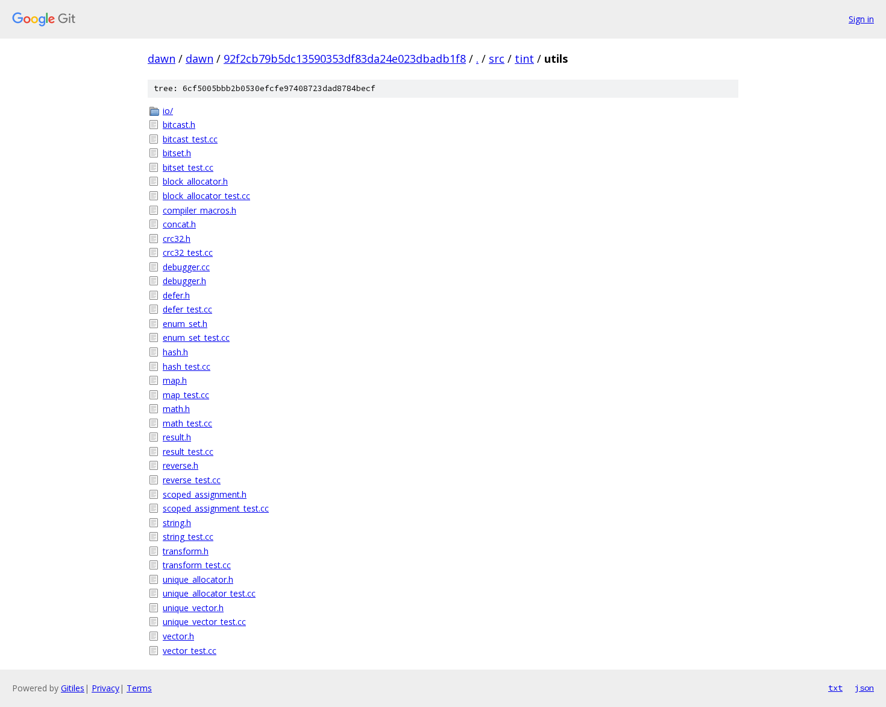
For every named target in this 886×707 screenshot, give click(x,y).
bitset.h (177, 153)
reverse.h (180, 465)
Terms (139, 688)
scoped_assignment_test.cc (216, 508)
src (496, 58)
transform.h (186, 551)
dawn (161, 58)
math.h (176, 408)
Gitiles (72, 688)
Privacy (105, 688)
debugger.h (184, 281)
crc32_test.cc (188, 252)
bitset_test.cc (188, 167)
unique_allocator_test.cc (209, 593)
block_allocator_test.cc (206, 195)
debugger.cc (186, 267)
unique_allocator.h (198, 579)
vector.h (178, 636)
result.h (177, 437)
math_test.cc (187, 423)
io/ (168, 110)
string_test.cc (188, 536)
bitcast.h (179, 124)
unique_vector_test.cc (204, 621)
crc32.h (176, 238)
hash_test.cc (186, 366)
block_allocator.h (195, 181)
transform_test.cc (197, 565)
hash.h (175, 352)
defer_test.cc (187, 309)
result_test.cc (188, 451)
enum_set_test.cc (196, 337)
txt (835, 687)
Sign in (861, 19)
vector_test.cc (189, 650)
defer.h (176, 295)
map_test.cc (186, 395)
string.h (177, 522)
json (864, 687)
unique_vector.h (193, 607)
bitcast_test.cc (190, 139)
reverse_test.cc (192, 480)
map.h (175, 380)
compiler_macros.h (199, 210)
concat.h (179, 224)
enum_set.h (185, 323)
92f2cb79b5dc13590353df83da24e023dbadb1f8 (345, 58)
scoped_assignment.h (205, 494)
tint (524, 58)
